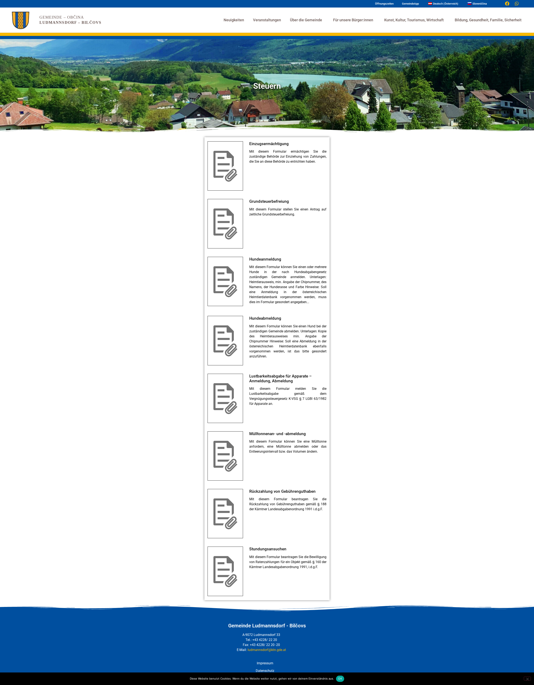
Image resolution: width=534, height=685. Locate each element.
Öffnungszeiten (384, 3)
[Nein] (527, 678)
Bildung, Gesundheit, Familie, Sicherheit (488, 20)
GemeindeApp (410, 3)
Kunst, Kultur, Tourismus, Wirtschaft (414, 20)
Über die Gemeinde (306, 20)
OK (340, 678)
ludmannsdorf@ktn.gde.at (267, 650)
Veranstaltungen (267, 20)
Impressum (265, 663)
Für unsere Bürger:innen (353, 20)
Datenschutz (265, 671)
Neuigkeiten (234, 20)
